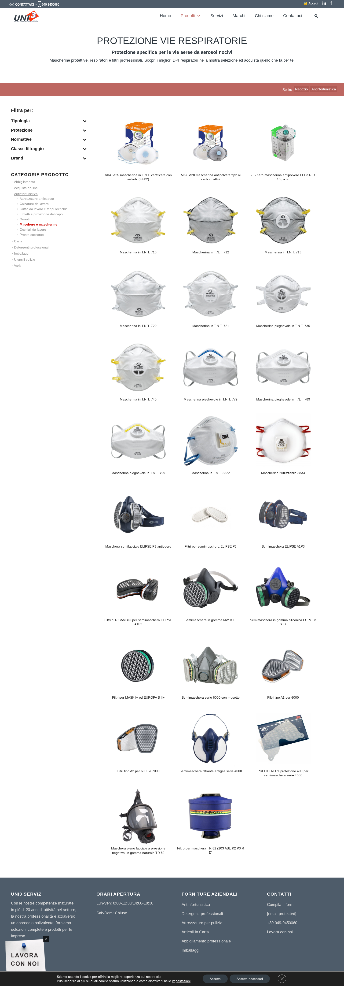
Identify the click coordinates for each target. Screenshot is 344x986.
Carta (18, 241)
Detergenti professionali (31, 247)
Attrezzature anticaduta (37, 198)
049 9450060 (50, 4)
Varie (18, 265)
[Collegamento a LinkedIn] (324, 3)
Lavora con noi (280, 932)
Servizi (216, 15)
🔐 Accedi (311, 3)
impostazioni (181, 981)
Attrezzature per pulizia (202, 923)
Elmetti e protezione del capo (41, 214)
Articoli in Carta (195, 932)
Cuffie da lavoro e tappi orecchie (44, 209)
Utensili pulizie (24, 259)
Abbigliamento (24, 182)
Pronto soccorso (32, 235)
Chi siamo (264, 15)
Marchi (239, 15)
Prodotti (188, 15)
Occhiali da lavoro (33, 229)
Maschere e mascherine (38, 224)
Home (165, 15)
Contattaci (292, 15)
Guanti (24, 219)
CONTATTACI (24, 4)
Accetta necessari (250, 979)
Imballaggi (21, 253)
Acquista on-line (26, 188)
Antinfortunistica (26, 194)
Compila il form (280, 904)
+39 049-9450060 (282, 923)
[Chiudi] (46, 939)
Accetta (215, 979)
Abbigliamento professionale (206, 941)
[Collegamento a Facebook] (331, 3)
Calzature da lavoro (34, 204)
